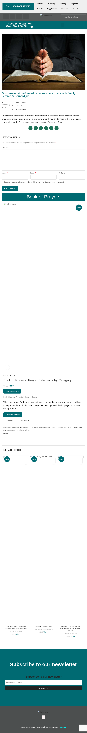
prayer (14, 430)
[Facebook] (6, 16)
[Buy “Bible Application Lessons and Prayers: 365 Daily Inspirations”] (26, 463)
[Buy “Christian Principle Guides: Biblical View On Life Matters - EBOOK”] (80, 463)
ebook (66, 427)
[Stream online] (53, 463)
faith (71, 427)
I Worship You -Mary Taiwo (43, 626)
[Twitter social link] (12, 433)
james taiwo (78, 427)
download (59, 427)
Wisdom (65, 9)
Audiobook (24, 427)
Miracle (40, 9)
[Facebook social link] (10, 433)
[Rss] (26, 16)
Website (62, 173)
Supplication (52, 9)
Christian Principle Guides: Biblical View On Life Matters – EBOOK (70, 628)
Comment (6, 147)
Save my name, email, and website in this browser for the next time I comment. (34, 182)
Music (51, 629)
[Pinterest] (19, 16)
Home (5, 375)
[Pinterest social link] (15, 433)
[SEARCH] (83, 16)
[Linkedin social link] (18, 433)
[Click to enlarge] (7, 367)
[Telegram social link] (20, 433)
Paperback (47, 427)
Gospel (75, 9)
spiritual (28, 430)
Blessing (63, 4)
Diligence (74, 4)
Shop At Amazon (12, 391)
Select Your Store (13, 415)
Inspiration (38, 427)
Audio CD (15, 427)
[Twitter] (12, 16)
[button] (62, 25)
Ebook (12, 375)
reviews (21, 430)
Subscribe (43, 688)
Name (5, 173)
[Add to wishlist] (26, 459)
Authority (51, 4)
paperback (7, 430)
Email (33, 173)
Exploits (40, 4)
